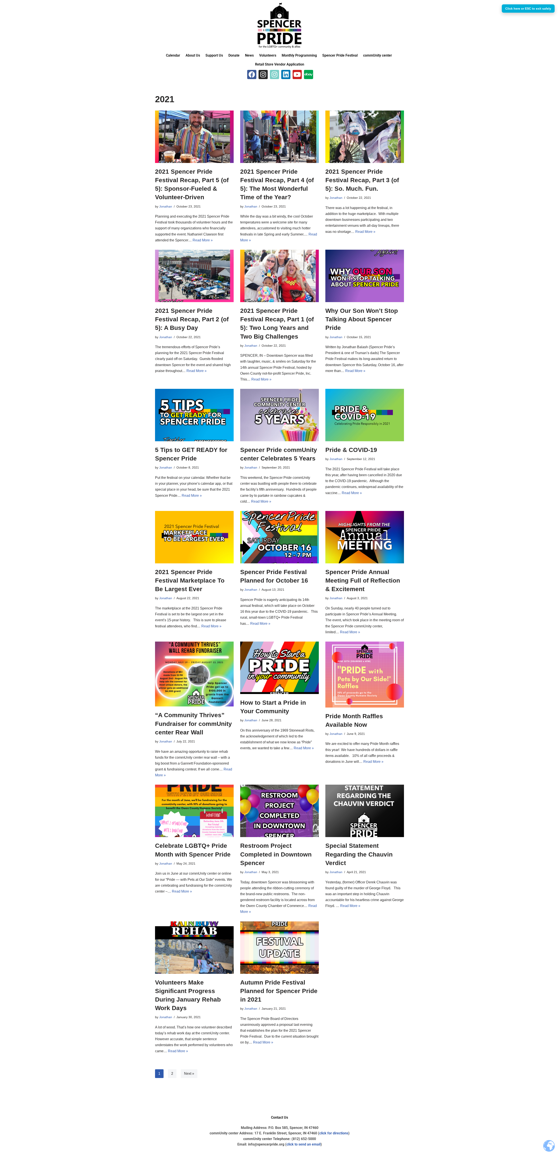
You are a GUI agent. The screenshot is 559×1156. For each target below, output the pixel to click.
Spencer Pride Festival (340, 55)
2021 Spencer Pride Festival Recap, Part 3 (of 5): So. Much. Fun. (362, 180)
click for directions (333, 1133)
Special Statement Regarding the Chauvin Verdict (359, 854)
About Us (193, 55)
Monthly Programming (299, 55)
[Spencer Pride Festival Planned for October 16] (279, 537)
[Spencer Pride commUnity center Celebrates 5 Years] (279, 415)
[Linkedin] (285, 74)
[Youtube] (297, 74)
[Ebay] (308, 74)
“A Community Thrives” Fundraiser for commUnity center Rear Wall (193, 723)
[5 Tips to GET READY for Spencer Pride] (194, 415)
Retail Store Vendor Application (279, 64)
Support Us (214, 55)
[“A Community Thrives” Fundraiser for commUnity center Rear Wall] (194, 674)
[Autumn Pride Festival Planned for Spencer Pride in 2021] (279, 947)
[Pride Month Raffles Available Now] (364, 675)
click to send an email (303, 1144)
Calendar (173, 55)
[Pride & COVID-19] (364, 415)
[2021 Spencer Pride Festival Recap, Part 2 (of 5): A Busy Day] (194, 276)
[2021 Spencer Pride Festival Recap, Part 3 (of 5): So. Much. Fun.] (364, 137)
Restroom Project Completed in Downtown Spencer (276, 854)
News (249, 55)
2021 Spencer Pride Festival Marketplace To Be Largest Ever (189, 580)
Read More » (203, 240)
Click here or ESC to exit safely (528, 8)
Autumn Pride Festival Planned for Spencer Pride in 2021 (278, 991)
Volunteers (267, 55)
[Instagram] (263, 74)
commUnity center (377, 55)
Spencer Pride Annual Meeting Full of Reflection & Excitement (362, 580)
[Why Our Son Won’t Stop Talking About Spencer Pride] (364, 276)
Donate (234, 55)
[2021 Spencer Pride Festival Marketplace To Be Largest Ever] (194, 537)
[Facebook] (251, 74)
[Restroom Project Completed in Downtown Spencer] (279, 811)
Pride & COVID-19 (351, 449)
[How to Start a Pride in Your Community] (279, 668)
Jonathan (165, 206)
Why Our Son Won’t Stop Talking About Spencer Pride (361, 319)
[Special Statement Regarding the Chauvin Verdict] (364, 811)
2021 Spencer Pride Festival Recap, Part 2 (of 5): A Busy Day (192, 319)
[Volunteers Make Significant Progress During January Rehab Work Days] (194, 947)
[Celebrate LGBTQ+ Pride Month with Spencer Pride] (194, 811)
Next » (189, 1073)
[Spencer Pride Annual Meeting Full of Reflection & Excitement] (364, 537)
